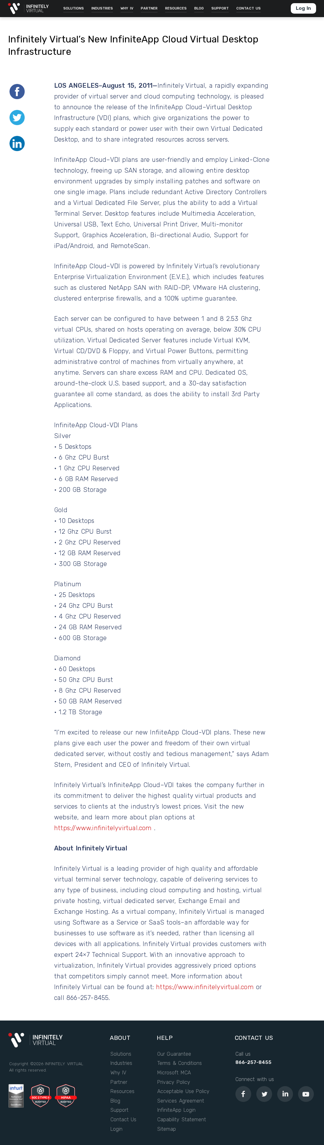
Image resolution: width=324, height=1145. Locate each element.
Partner (118, 1082)
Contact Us (123, 1120)
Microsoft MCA (174, 1073)
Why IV (118, 1073)
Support (119, 1110)
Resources (122, 1091)
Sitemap (166, 1129)
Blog (115, 1101)
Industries (121, 1063)
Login (116, 1129)
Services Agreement (180, 1101)
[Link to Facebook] (243, 1094)
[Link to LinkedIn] (285, 1094)
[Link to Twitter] (264, 1094)
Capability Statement (181, 1120)
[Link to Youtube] (306, 1094)
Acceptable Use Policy (183, 1091)
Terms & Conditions (179, 1063)
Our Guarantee (174, 1054)
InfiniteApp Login (176, 1110)
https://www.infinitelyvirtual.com (104, 828)
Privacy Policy (173, 1082)
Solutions (120, 1054)
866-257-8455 (253, 1062)
